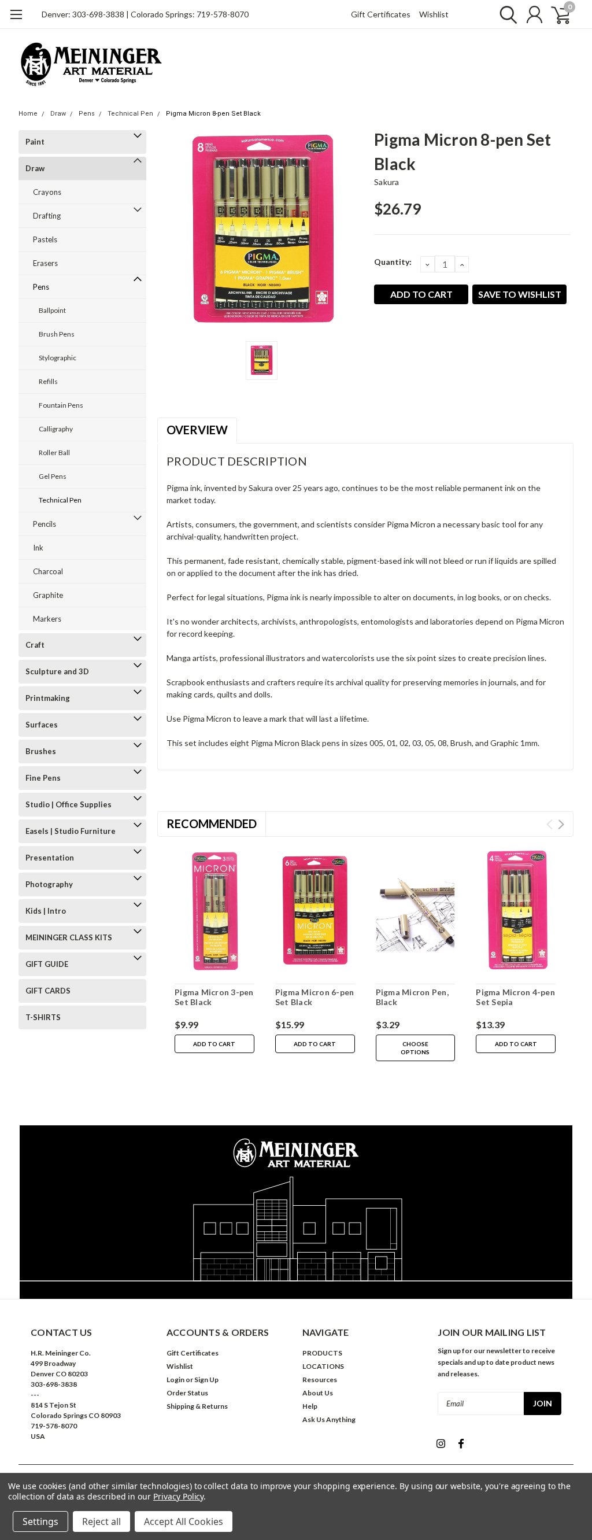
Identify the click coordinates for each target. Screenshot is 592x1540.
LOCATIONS (323, 1366)
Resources (319, 1379)
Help (309, 1406)
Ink (38, 547)
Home (28, 113)
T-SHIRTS (43, 1017)
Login (175, 1379)
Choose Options (415, 1047)
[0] (556, 14)
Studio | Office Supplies (68, 804)
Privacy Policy (178, 1496)
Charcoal (48, 571)
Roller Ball (54, 452)
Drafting (47, 215)
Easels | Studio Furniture (70, 831)
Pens (87, 113)
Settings (40, 1521)
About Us (317, 1392)
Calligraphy (56, 428)
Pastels (45, 239)
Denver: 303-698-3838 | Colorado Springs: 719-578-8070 (145, 14)
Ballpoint (52, 310)
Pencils (44, 524)
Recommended (211, 823)
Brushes (40, 751)
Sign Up (206, 1379)
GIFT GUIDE (46, 964)
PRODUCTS (322, 1353)
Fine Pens (43, 777)
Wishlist (434, 14)
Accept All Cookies (183, 1521)
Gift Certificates (380, 14)
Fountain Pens (61, 405)
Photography (49, 884)
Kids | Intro (45, 910)
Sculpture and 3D (57, 671)
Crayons (47, 192)
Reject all (101, 1521)
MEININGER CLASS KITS (68, 937)
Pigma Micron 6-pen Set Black (314, 997)
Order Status (187, 1392)
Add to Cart (214, 1043)
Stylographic (57, 357)
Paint (35, 141)
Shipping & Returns (197, 1406)
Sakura (386, 182)
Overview (197, 430)
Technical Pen (130, 113)
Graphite (48, 595)
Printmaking (47, 698)
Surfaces (41, 724)
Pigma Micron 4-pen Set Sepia (515, 997)
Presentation (49, 857)
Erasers (45, 263)
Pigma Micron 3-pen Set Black (214, 997)
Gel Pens (52, 476)
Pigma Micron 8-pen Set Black (213, 113)
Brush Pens (57, 334)
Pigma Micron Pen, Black (412, 997)
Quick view (214, 912)
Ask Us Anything (329, 1419)
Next (561, 824)
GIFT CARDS (48, 990)
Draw (58, 113)
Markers (47, 618)
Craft (35, 644)
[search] (505, 14)
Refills (48, 381)
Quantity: (393, 262)
